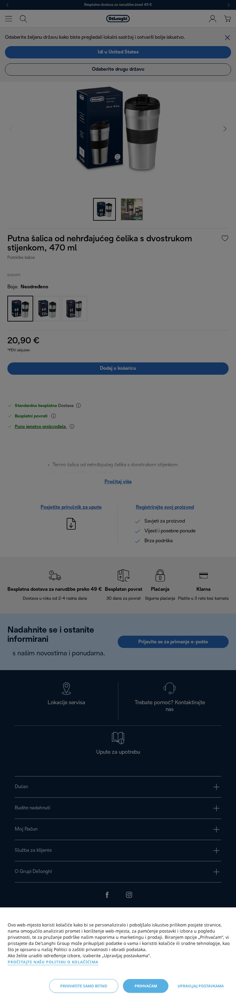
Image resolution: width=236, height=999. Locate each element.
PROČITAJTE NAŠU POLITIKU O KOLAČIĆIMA (53, 962)
